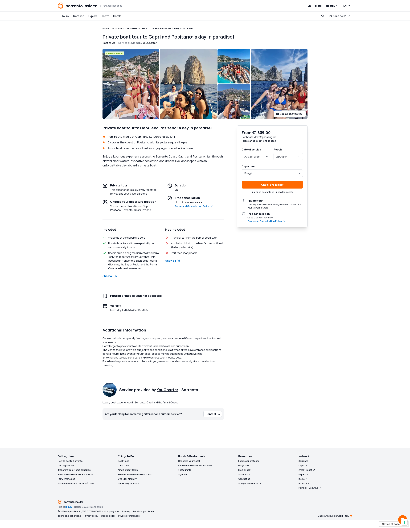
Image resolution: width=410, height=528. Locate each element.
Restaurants (184, 469)
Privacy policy (91, 515)
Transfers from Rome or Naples (74, 469)
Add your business (248, 483)
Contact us (244, 478)
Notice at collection (394, 524)
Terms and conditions (69, 515)
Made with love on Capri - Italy (333, 515)
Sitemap (126, 511)
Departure (248, 166)
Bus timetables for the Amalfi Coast (76, 483)
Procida (303, 483)
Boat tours (123, 460)
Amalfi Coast (305, 469)
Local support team (248, 460)
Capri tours (124, 465)
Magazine (243, 465)
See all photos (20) (292, 114)
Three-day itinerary (128, 483)
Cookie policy (108, 515)
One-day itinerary (127, 478)
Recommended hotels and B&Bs (195, 465)
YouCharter (167, 389)
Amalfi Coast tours (128, 469)
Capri (301, 465)
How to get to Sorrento (70, 460)
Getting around (66, 465)
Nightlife (182, 474)
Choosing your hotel (189, 460)
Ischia (302, 478)
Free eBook (244, 469)
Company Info (111, 511)
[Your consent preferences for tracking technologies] (404, 522)
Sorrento (303, 460)
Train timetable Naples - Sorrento (75, 474)
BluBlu (68, 506)
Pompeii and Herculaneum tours (135, 474)
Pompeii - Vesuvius (308, 487)
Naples (302, 474)
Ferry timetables (66, 478)
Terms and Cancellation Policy (192, 206)
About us (243, 474)
